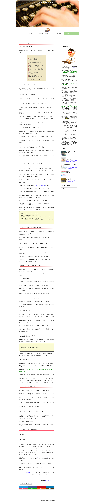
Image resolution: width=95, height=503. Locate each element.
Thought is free (52, 500)
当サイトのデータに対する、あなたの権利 (36, 76)
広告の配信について (32, 73)
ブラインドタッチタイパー (49, 480)
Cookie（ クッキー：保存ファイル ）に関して (36, 69)
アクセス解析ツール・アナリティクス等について (37, 68)
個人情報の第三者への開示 (33, 72)
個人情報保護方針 (40, 185)
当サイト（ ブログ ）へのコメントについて (36, 65)
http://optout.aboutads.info (24, 472)
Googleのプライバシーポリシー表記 (35, 79)
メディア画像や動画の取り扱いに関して (36, 62)
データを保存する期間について (34, 75)
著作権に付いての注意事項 (33, 59)
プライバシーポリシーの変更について (35, 66)
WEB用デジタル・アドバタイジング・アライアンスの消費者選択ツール (38, 457)
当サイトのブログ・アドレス (33, 58)
